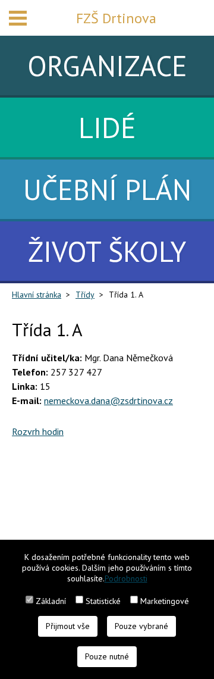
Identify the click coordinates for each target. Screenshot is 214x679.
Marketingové (164, 601)
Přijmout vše (68, 626)
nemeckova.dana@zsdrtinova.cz (108, 400)
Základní (51, 601)
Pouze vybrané (141, 626)
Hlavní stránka (36, 294)
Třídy (85, 294)
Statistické (103, 601)
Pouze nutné (107, 656)
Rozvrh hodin (38, 431)
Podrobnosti (126, 578)
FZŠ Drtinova (116, 18)
